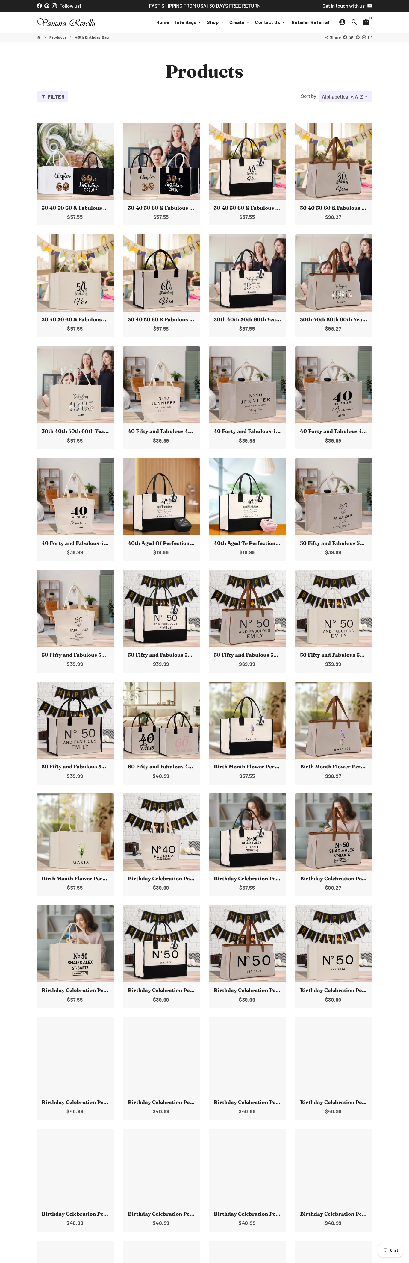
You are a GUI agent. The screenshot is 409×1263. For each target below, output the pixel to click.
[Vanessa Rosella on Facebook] (39, 6)
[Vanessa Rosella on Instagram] (54, 6)
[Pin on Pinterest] (358, 37)
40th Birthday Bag (92, 37)
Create (240, 22)
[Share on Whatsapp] (364, 37)
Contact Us (270, 22)
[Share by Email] (370, 37)
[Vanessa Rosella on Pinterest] (46, 6)
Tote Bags (188, 22)
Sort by (305, 96)
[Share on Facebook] (345, 37)
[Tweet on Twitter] (351, 37)
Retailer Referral (310, 22)
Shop (216, 22)
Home (162, 22)
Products (57, 37)
